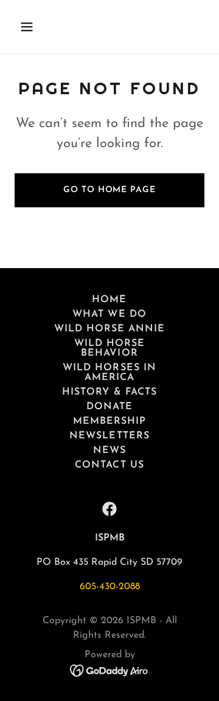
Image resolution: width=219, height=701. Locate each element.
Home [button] (109, 300)
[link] (109, 509)
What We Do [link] (109, 314)
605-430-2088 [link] (110, 587)
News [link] (109, 450)
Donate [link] (109, 407)
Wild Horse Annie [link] (109, 329)
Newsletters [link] (109, 436)
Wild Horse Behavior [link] (109, 348)
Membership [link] (109, 421)
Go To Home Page (109, 190)
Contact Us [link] (109, 465)
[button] (36, 27)
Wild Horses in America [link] (109, 372)
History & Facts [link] (109, 392)
